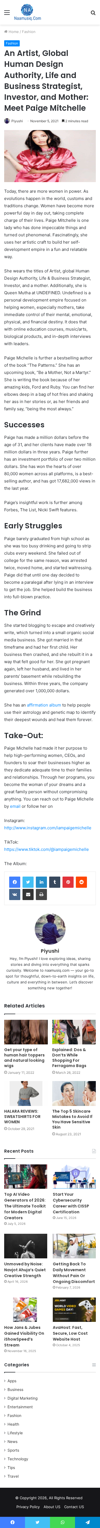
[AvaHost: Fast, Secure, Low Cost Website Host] (74, 1310)
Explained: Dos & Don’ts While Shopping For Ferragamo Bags (69, 1057)
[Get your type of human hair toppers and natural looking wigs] (26, 1032)
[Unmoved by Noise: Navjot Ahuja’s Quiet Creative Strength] (25, 1246)
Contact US (74, 1507)
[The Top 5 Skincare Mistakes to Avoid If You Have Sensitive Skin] (74, 1093)
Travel (13, 1476)
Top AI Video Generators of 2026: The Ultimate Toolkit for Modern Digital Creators (25, 1206)
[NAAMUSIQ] (27, 12)
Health (13, 1424)
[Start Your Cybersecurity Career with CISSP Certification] (74, 1176)
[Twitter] (28, 882)
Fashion (29, 31)
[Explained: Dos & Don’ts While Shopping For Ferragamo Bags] (74, 1032)
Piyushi (17, 121)
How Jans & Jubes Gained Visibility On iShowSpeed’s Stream (24, 1336)
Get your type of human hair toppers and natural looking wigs (24, 1057)
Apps (12, 1381)
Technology (18, 1459)
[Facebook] (14, 882)
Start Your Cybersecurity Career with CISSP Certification (71, 1203)
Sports (13, 1450)
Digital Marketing (23, 1398)
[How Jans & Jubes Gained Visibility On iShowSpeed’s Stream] (25, 1310)
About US (52, 1507)
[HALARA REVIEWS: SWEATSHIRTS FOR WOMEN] (26, 1093)
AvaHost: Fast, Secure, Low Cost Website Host (70, 1333)
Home (13, 31)
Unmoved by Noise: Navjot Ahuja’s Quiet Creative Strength (25, 1270)
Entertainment (20, 1407)
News (13, 1441)
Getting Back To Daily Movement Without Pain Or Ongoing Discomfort (74, 1272)
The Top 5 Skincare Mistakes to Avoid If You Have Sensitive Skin (72, 1119)
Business (15, 1389)
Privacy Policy (28, 1507)
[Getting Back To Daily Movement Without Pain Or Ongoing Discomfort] (74, 1246)
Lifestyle (15, 1433)
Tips (11, 1467)
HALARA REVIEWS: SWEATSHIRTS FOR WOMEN (22, 1116)
